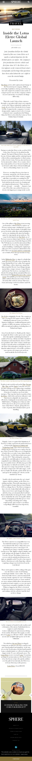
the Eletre (18, 224)
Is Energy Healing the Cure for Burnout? (16, 706)
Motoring (16, 29)
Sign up (16, 734)
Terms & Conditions (16, 731)
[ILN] (16, 747)
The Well (22, 237)
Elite (3, 386)
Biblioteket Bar (10, 259)
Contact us (16, 740)
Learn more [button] (24, 754)
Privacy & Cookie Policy (16, 728)
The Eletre (4, 85)
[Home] (16, 2)
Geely (3, 107)
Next (30, 695)
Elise (7, 386)
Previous (1, 695)
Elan (24, 384)
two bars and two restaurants (21, 251)
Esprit (16, 386)
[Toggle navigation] (3, 2)
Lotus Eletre (5, 655)
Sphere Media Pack (16, 737)
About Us (16, 725)
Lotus (8, 635)
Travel (16, 23)
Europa (28, 384)
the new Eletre (16, 643)
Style (16, 702)
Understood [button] (16, 759)
